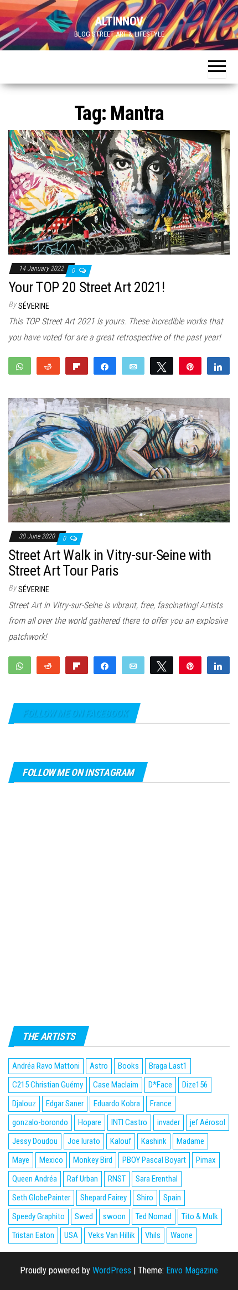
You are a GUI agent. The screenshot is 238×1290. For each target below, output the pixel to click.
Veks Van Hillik (111, 1235)
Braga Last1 (168, 1066)
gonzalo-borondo (40, 1122)
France (161, 1103)
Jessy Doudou (35, 1141)
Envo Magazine (192, 1270)
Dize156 (195, 1085)
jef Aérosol (207, 1122)
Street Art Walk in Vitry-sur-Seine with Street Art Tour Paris (109, 563)
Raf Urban (82, 1179)
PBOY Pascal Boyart (154, 1160)
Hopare (89, 1122)
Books (128, 1066)
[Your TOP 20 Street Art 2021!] (119, 191)
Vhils (153, 1235)
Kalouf (120, 1141)
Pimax (206, 1160)
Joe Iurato (84, 1141)
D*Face (160, 1085)
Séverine (33, 306)
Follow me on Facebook (74, 713)
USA (71, 1235)
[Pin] (190, 366)
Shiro (145, 1198)
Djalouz (24, 1103)
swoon (114, 1216)
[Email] (133, 366)
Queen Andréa (34, 1179)
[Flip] (76, 366)
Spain (172, 1198)
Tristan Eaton (33, 1235)
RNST (117, 1179)
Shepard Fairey (103, 1198)
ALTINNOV (119, 21)
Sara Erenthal (157, 1179)
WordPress (111, 1270)
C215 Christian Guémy (47, 1085)
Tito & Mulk (200, 1216)
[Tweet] (161, 366)
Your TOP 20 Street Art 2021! (86, 287)
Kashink (154, 1141)
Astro (99, 1066)
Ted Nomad (154, 1216)
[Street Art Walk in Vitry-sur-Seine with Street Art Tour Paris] (119, 459)
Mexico (51, 1160)
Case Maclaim (115, 1085)
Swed (84, 1216)
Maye (20, 1160)
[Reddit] (48, 366)
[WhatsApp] (19, 366)
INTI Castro (129, 1122)
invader (168, 1122)
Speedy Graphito (38, 1216)
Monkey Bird (92, 1160)
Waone (181, 1235)
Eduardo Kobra (117, 1103)
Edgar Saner (65, 1103)
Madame (190, 1141)
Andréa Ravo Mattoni (46, 1066)
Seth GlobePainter (41, 1198)
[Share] (105, 366)
